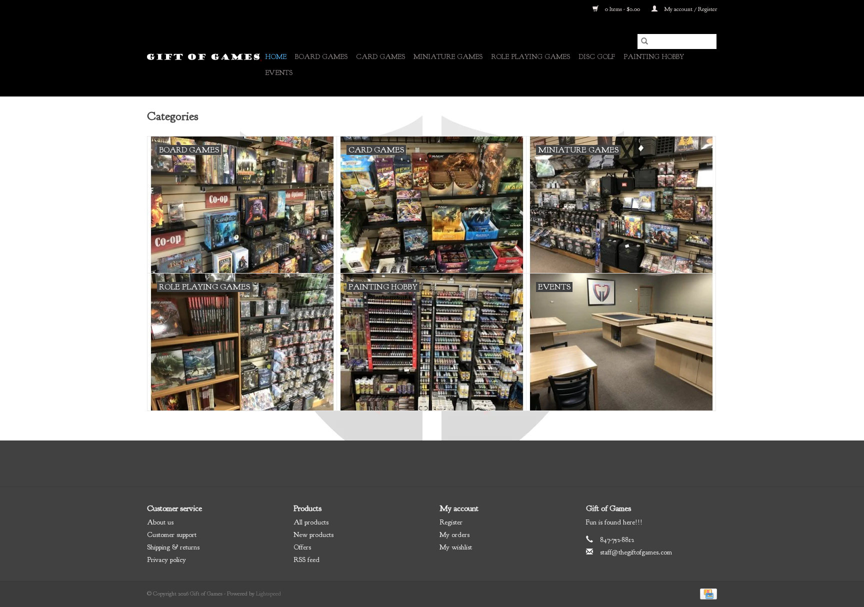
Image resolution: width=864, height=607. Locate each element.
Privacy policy (166, 560)
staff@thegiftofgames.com (636, 552)
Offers (302, 547)
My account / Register (689, 9)
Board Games (321, 56)
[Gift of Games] (204, 58)
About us (160, 522)
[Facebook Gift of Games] (405, 464)
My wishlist (456, 547)
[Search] (644, 42)
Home (275, 56)
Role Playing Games (530, 56)
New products (314, 534)
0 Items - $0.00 (623, 9)
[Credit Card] (706, 594)
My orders (455, 534)
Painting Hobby (654, 56)
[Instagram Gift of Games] (459, 464)
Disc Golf (596, 56)
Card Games (380, 56)
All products (311, 522)
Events (278, 72)
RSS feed (307, 560)
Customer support (171, 534)
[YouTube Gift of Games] (441, 464)
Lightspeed (268, 594)
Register (451, 522)
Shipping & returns (173, 547)
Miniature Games (448, 56)
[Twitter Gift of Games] (423, 464)
